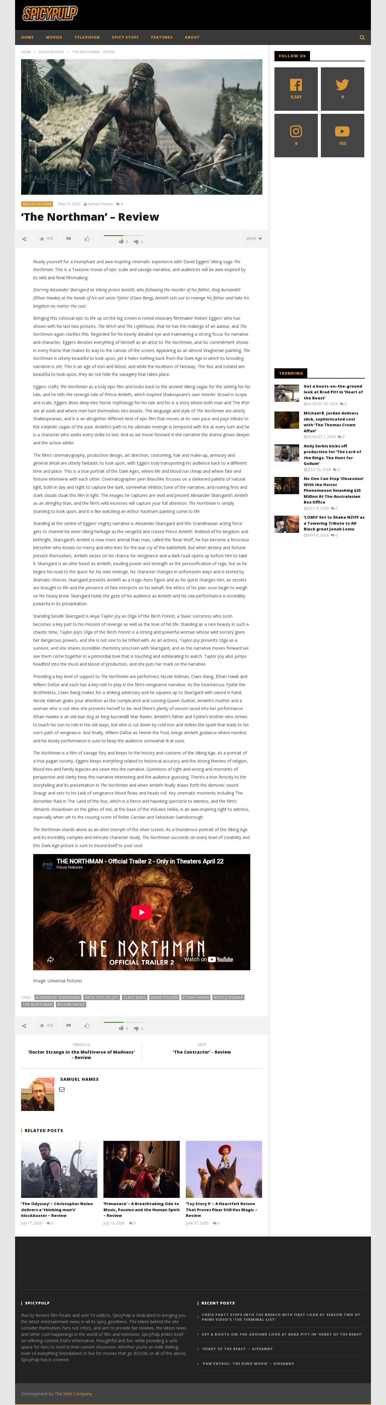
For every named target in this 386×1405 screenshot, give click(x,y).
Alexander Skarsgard (58, 997)
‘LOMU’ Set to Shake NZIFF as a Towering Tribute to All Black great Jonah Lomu (334, 523)
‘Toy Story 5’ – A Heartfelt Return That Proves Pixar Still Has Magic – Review (222, 1209)
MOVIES (54, 37)
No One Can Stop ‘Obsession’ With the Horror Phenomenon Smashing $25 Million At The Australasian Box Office (334, 490)
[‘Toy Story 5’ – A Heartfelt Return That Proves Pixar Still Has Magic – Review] (224, 1169)
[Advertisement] (255, 13)
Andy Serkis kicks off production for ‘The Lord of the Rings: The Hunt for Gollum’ (332, 454)
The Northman (38, 1004)
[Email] (62, 1089)
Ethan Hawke (196, 997)
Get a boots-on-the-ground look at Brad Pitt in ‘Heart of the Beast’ (333, 392)
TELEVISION (87, 37)
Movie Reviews (51, 52)
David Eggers (164, 997)
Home (26, 52)
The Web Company (73, 1394)
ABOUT (192, 37)
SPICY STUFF (125, 37)
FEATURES (162, 37)
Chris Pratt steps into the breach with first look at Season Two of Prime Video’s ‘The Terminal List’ (281, 1317)
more (252, 238)
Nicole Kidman (228, 997)
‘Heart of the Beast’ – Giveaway (237, 1348)
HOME (27, 37)
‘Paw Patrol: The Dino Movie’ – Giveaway (248, 1363)
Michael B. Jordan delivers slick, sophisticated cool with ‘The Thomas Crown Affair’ (331, 422)
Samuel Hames (100, 204)
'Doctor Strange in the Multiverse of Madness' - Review (81, 1052)
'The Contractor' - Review (202, 1049)
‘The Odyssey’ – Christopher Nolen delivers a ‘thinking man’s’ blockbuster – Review (57, 1209)
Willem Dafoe (71, 1004)
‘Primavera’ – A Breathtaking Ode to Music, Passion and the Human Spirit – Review (141, 1209)
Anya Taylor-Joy (102, 997)
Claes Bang (134, 997)
